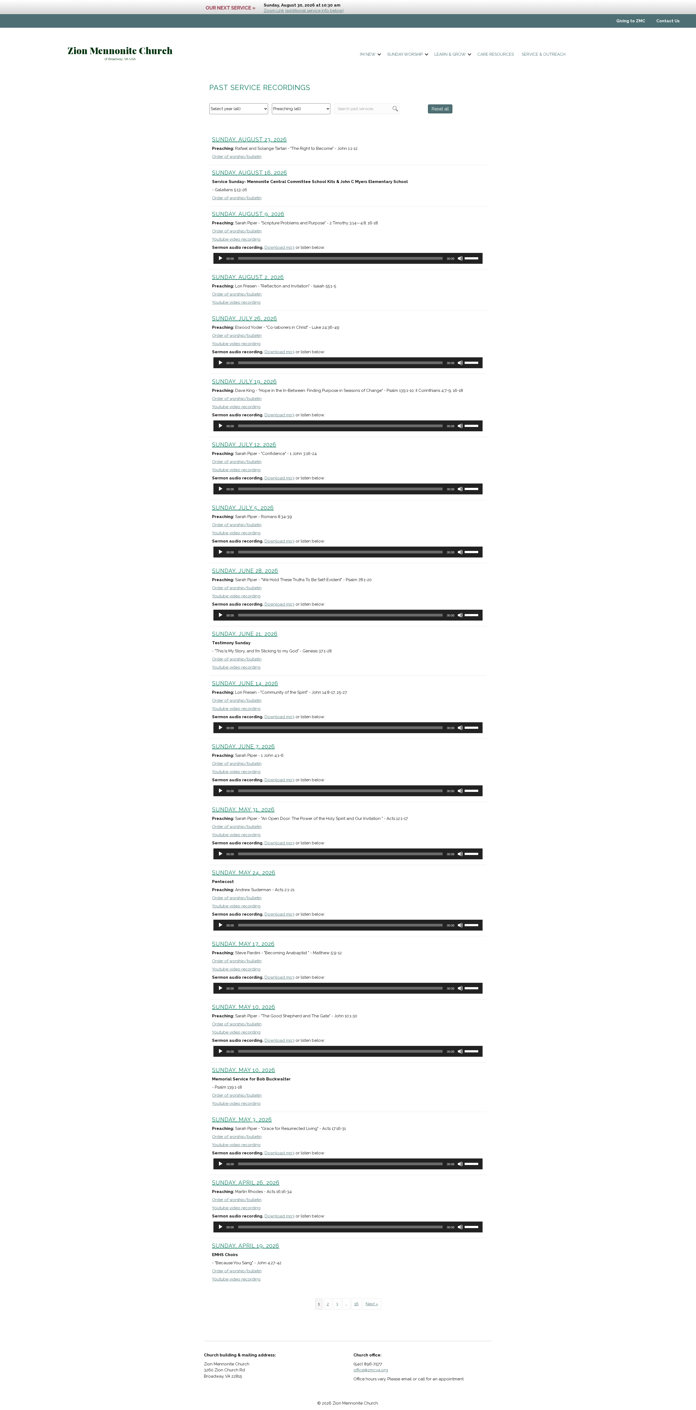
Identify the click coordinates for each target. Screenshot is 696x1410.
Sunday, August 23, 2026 (249, 139)
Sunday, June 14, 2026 (245, 683)
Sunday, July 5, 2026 (243, 507)
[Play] (220, 258)
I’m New (367, 54)
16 (356, 1303)
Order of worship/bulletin (237, 156)
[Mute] (460, 258)
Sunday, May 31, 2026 (243, 809)
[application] (348, 258)
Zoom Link (274, 10)
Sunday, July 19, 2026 (244, 381)
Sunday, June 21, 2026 (245, 634)
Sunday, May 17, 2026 (243, 944)
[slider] (472, 258)
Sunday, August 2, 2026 (248, 277)
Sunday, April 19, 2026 (245, 1245)
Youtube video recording (236, 239)
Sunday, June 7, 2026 (243, 746)
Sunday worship (405, 54)
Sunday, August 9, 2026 (248, 214)
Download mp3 (279, 247)
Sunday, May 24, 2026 (243, 872)
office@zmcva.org (370, 1370)
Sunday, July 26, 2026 (244, 318)
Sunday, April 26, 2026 (245, 1182)
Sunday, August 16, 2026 (249, 172)
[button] (379, 54)
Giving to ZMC (630, 20)
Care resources (495, 54)
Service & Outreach (544, 54)
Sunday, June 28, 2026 (245, 571)
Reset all (440, 108)
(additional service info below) (314, 10)
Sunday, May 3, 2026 (242, 1119)
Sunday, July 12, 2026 (244, 444)
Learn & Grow (450, 54)
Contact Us (668, 20)
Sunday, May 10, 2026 (243, 1007)
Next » (372, 1303)
